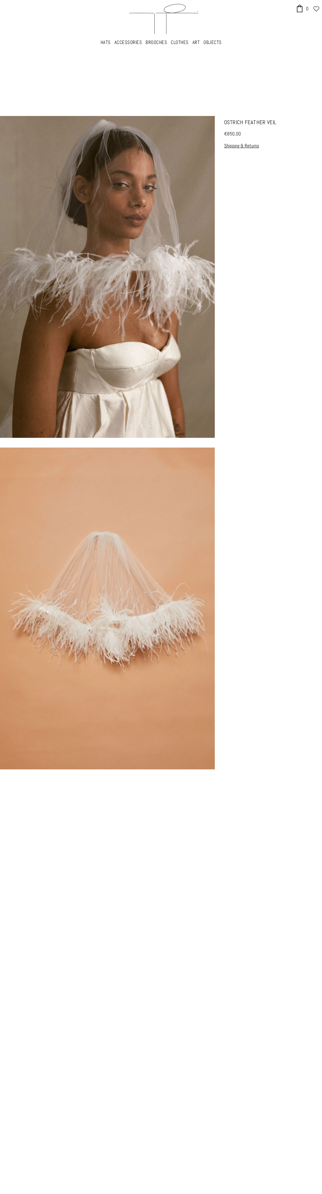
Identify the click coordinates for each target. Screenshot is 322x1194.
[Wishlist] (316, 9)
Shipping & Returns (241, 146)
